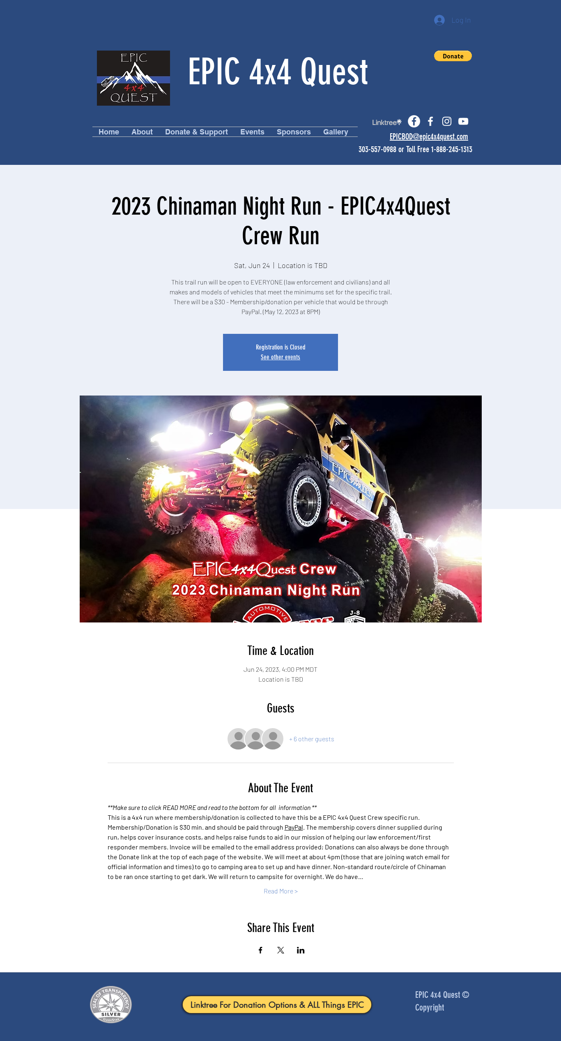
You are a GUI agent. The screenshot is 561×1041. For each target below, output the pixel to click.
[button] (453, 56)
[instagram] (447, 121)
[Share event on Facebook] (260, 950)
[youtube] (463, 121)
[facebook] (430, 121)
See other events (280, 357)
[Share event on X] (281, 950)
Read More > (281, 891)
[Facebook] (414, 121)
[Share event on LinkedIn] (301, 950)
